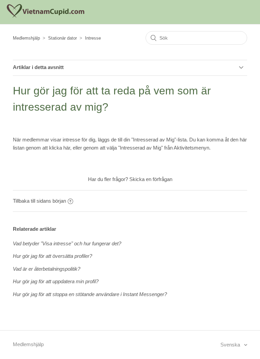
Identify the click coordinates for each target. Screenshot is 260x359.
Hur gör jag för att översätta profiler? (52, 256)
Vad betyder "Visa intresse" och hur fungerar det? (67, 243)
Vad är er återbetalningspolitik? (46, 269)
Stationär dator (62, 38)
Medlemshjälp (26, 38)
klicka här (59, 148)
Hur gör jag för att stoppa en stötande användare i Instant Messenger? (90, 294)
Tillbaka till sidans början (39, 201)
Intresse (93, 38)
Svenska (230, 344)
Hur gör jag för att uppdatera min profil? (56, 281)
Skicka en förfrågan (150, 179)
